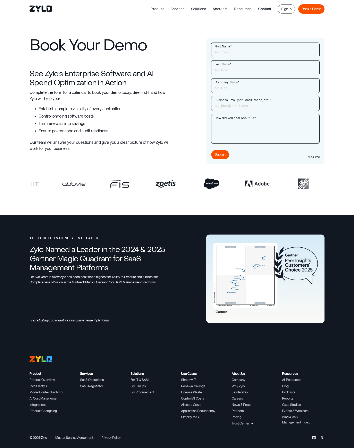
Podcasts (288, 392)
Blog (285, 386)
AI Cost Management (44, 398)
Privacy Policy (111, 438)
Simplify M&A (190, 417)
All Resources (291, 380)
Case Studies (291, 405)
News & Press (241, 405)
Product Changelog (43, 411)
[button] (157, 9)
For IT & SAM (139, 380)
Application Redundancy (198, 411)
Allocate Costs (191, 405)
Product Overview (42, 380)
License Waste (191, 392)
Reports (287, 398)
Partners (238, 411)
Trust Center (240, 423)
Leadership (240, 392)
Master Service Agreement (74, 438)
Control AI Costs (192, 398)
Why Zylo (238, 386)
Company (238, 380)
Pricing (236, 417)
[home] (41, 9)
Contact (264, 9)
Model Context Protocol (46, 392)
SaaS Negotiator (91, 386)
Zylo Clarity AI (39, 386)
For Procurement (142, 392)
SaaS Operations (92, 380)
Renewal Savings (193, 386)
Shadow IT (188, 380)
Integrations (38, 405)
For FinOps (138, 386)
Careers (237, 398)
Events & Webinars (295, 411)
